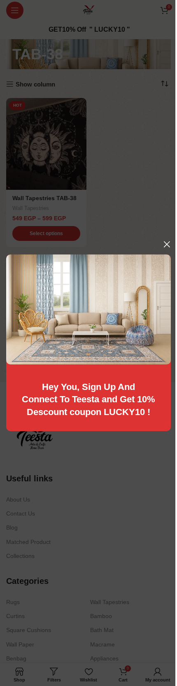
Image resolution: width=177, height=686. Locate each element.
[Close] (166, 244)
